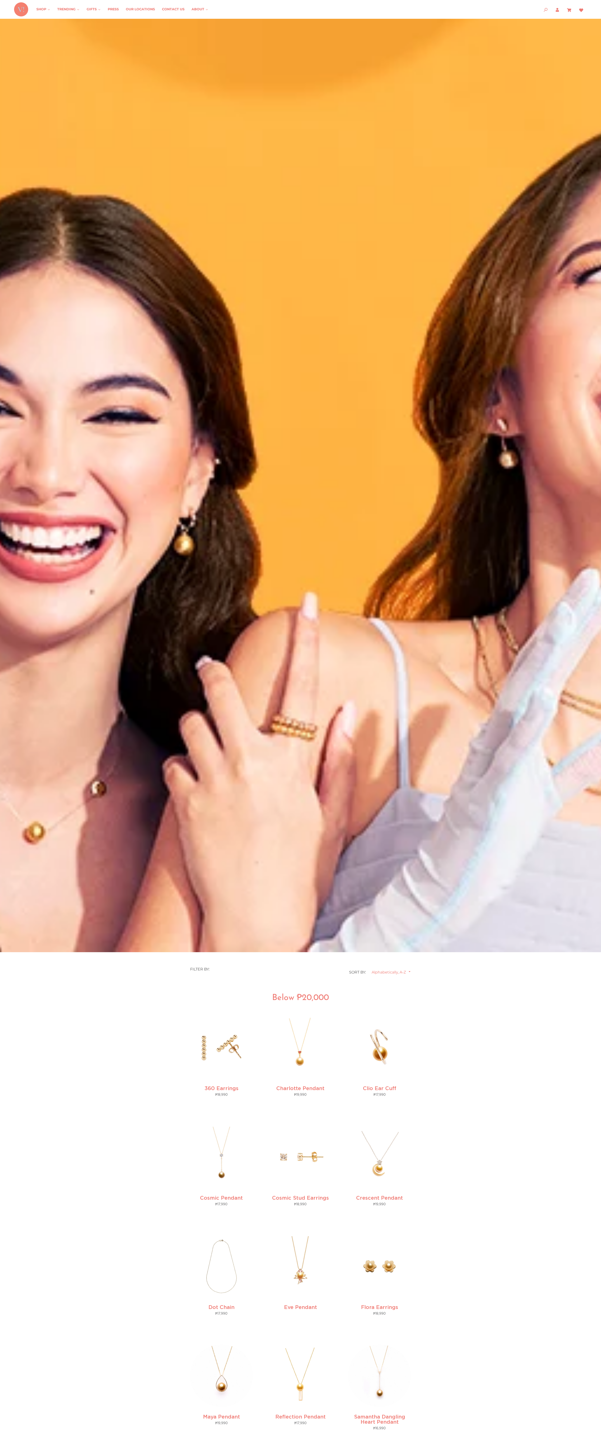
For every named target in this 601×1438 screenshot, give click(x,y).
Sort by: (357, 972)
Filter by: (199, 969)
